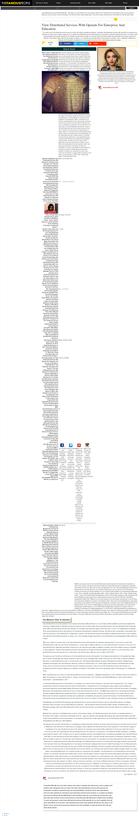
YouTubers (77, 107)
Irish (60, 181)
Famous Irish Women (68, 181)
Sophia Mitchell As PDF (110, 87)
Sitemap (6, 813)
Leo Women (65, 289)
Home (5, 815)
